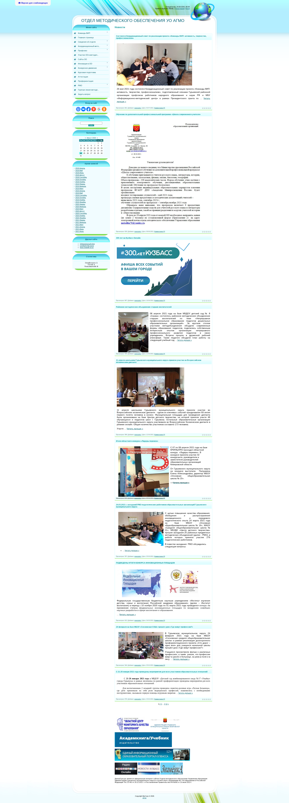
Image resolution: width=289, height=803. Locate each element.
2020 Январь (80, 204)
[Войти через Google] (98, 109)
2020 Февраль (80, 206)
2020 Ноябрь (80, 215)
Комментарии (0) (159, 108)
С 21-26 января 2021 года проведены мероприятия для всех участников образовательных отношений (161, 672)
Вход (188, 8)
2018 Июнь (79, 173)
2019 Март (79, 188)
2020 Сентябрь (81, 213)
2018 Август (80, 175)
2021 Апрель (80, 227)
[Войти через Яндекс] (93, 109)
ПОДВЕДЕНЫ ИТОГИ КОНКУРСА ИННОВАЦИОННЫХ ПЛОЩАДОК (145, 563)
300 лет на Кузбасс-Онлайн (128, 238)
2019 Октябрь (80, 197)
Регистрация (180, 8)
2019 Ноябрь (80, 200)
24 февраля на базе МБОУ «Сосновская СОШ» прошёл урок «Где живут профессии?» (154, 627)
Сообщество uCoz (87, 246)
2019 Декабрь (80, 202)
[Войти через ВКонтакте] (83, 109)
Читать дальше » (184, 340)
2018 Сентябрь (81, 177)
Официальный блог (87, 244)
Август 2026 (91, 138)
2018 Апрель (80, 168)
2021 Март (79, 225)
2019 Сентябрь (81, 195)
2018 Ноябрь (80, 182)
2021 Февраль (80, 222)
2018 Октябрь (80, 179)
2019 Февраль (80, 186)
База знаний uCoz (87, 247)
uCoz (144, 798)
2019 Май (79, 193)
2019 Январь (80, 184)
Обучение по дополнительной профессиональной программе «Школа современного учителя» (158, 114)
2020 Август (80, 211)
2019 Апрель (80, 191)
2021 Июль (79, 231)
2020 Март (79, 209)
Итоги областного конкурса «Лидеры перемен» (137, 441)
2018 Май (79, 170)
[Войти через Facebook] (88, 109)
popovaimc (137, 108)
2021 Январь (80, 220)
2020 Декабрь (80, 218)
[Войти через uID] (78, 109)
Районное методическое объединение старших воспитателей (143, 307)
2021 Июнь (79, 229)
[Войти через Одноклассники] (104, 109)
